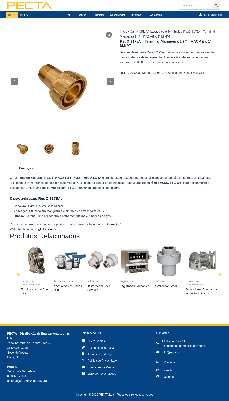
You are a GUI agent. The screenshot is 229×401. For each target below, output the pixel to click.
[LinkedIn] (164, 370)
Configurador (117, 14)
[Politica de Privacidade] (99, 360)
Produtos (81, 14)
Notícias (100, 14)
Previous (18, 275)
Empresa (135, 14)
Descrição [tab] (26, 168)
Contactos (156, 14)
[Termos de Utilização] (98, 354)
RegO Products (45, 229)
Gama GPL (137, 31)
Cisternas (190, 73)
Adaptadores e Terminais (164, 31)
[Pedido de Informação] (98, 347)
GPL (202, 73)
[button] (88, 14)
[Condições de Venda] (98, 367)
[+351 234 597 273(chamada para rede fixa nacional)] (180, 343)
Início (123, 31)
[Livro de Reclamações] (99, 373)
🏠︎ (68, 14)
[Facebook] (165, 376)
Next (220, 275)
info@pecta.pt (170, 352)
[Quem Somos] (93, 341)
